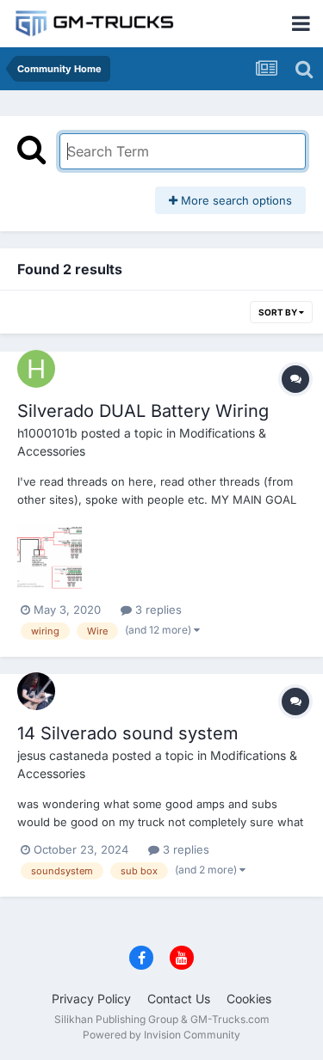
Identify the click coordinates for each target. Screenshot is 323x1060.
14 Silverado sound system (128, 733)
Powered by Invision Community (161, 1034)
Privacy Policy (91, 998)
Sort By (278, 312)
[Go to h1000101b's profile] (36, 369)
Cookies (249, 998)
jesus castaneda (63, 755)
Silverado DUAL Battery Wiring (143, 411)
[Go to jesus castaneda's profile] (36, 691)
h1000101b (47, 433)
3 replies (157, 609)
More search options (234, 200)
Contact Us (178, 998)
